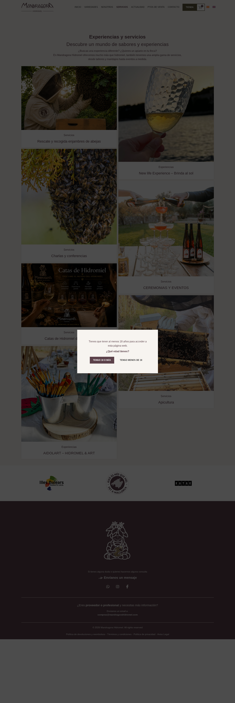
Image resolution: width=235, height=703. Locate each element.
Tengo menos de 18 (131, 360)
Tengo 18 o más (102, 360)
